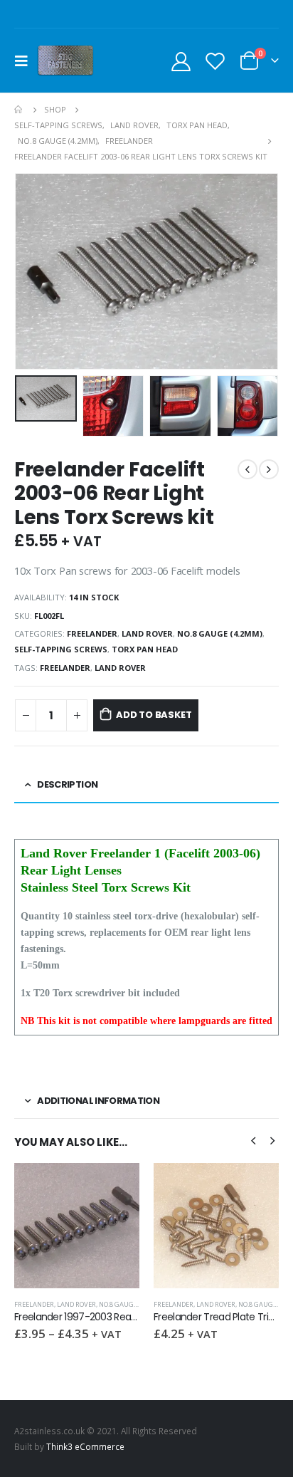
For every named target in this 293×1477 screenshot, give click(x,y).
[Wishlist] (214, 61)
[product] (76, 1225)
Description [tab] (67, 784)
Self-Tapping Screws (60, 649)
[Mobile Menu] (25, 60)
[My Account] (181, 61)
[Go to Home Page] (19, 110)
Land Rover (147, 633)
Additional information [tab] (98, 1100)
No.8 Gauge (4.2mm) (219, 633)
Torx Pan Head (145, 649)
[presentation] (32, 271)
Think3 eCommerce (85, 1446)
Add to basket (153, 714)
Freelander (92, 633)
